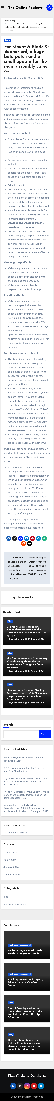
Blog (7, 40)
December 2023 (11, 874)
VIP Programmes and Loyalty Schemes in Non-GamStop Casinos (25, 982)
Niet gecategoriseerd (14, 904)
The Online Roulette (25, 8)
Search (8, 724)
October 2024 (10, 852)
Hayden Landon (15, 78)
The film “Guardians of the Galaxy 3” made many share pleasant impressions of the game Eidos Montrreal (26, 795)
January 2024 (11, 867)
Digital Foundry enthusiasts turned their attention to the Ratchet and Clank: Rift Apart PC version (25, 781)
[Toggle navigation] (2, 7)
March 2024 (9, 860)
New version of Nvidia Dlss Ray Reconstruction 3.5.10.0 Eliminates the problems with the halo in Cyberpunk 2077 (25, 808)
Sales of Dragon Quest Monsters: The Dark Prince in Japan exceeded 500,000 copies (36, 566)
